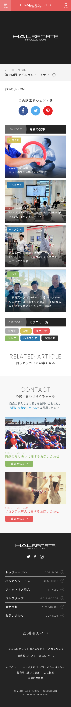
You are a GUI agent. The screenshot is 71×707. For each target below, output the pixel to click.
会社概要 (49, 672)
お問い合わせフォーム (23, 407)
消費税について (27, 655)
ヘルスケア (30, 338)
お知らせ (49, 338)
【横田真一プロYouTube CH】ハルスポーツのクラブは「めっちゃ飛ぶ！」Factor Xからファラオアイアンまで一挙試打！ (35, 301)
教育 (26, 331)
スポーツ (41, 331)
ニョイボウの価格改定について (28, 172)
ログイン (11, 667)
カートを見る (27, 667)
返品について (46, 655)
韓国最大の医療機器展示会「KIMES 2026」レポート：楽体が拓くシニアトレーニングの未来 (34, 257)
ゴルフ (12, 338)
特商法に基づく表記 (28, 672)
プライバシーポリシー (52, 667)
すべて (12, 331)
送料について (56, 649)
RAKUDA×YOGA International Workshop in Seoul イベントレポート (35, 214)
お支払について (17, 649)
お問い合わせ (35, 678)
